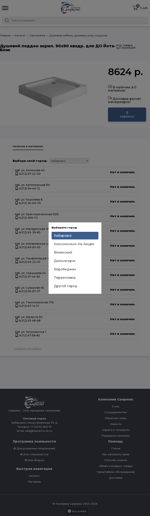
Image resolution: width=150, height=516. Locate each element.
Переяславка (65, 278)
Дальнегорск (65, 261)
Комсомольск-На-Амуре (74, 244)
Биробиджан (65, 269)
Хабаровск (63, 235)
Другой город (65, 286)
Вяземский (63, 252)
